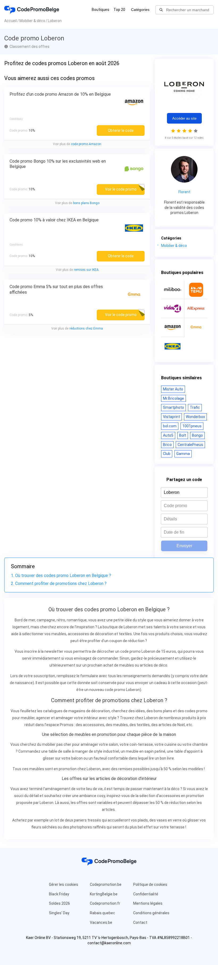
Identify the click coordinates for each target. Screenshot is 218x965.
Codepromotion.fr (105, 903)
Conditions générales (151, 913)
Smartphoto (173, 407)
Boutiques (100, 9)
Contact (140, 922)
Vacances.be (101, 922)
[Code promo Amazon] (172, 327)
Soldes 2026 (59, 903)
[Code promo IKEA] (172, 346)
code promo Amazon (86, 144)
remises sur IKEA (86, 270)
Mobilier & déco (174, 245)
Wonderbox (195, 417)
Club (166, 454)
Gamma (183, 454)
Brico (167, 445)
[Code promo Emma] (196, 327)
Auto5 (168, 435)
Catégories (140, 9)
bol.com (170, 426)
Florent (184, 192)
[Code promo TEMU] (196, 289)
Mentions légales (147, 903)
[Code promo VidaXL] (172, 308)
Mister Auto (173, 389)
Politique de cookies (150, 884)
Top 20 (119, 9)
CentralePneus (190, 445)
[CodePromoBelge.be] (31, 10)
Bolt (182, 435)
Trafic (195, 407)
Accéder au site (184, 118)
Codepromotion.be (105, 884)
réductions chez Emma (86, 328)
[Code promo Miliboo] (172, 289)
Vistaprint (171, 417)
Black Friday (59, 894)
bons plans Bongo (86, 203)
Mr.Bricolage (173, 398)
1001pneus (192, 426)
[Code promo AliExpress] (196, 308)
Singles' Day (59, 913)
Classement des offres (29, 46)
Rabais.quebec (102, 913)
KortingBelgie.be (104, 894)
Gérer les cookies (63, 884)
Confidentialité (145, 894)
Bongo (197, 435)
